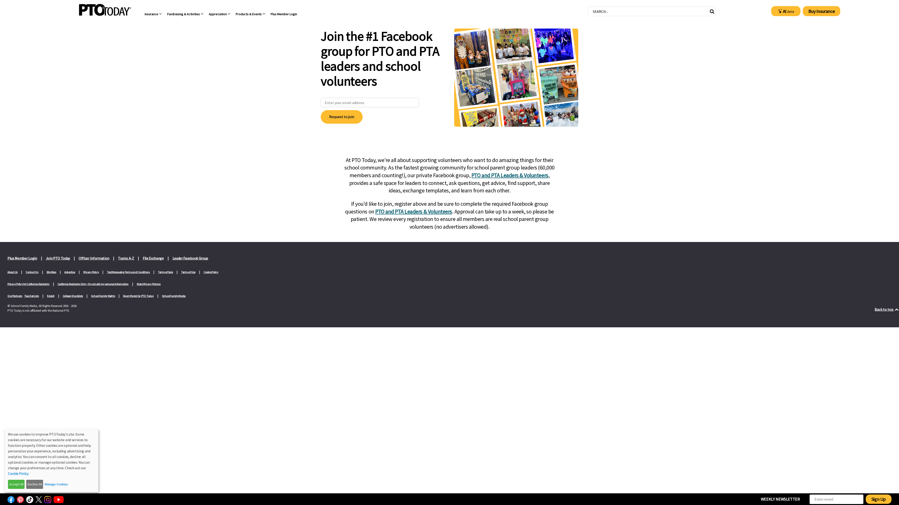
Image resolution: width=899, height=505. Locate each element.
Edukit (51, 296)
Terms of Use (188, 272)
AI (788, 11)
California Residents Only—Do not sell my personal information (93, 284)
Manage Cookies (56, 484)
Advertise (69, 272)
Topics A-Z (126, 258)
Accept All (16, 484)
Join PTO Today (58, 258)
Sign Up (878, 499)
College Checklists (73, 296)
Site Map (51, 272)
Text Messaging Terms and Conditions (128, 272)
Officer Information (94, 258)
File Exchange (153, 258)
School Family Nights (103, 296)
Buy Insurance (821, 11)
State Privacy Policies (149, 284)
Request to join (341, 116)
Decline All (35, 484)
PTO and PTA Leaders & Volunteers (510, 175)
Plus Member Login (22, 258)
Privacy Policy (91, 272)
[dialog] (51, 460)
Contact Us (32, 272)
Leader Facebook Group (190, 258)
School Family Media (174, 296)
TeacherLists (31, 296)
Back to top (884, 309)
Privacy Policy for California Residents (28, 284)
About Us (12, 272)
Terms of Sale (165, 272)
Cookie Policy (211, 272)
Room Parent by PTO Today (138, 296)
